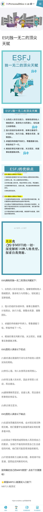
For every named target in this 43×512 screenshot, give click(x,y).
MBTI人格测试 (8, 486)
